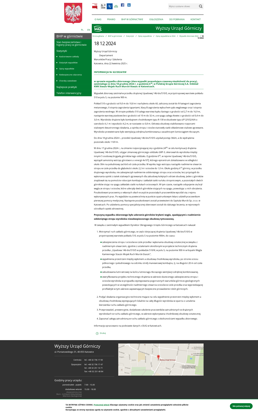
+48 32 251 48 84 (95, 371)
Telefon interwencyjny (68, 93)
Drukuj (103, 333)
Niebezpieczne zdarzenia (70, 74)
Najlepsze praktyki (66, 87)
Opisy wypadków (145, 36)
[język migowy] (110, 6)
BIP (95, 6)
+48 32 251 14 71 (95, 368)
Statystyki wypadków (68, 62)
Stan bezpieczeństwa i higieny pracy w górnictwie (71, 43)
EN (88, 29)
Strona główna (98, 36)
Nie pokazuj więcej (241, 406)
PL (82, 29)
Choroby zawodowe (68, 80)
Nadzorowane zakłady (69, 56)
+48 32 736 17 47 (95, 364)
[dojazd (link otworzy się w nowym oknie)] (161, 359)
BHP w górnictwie (115, 36)
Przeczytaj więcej (101, 404)
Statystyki (130, 36)
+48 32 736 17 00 (95, 360)
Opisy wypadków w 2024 (165, 36)
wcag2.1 (103, 6)
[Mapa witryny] (116, 6)
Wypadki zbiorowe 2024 (188, 36)
